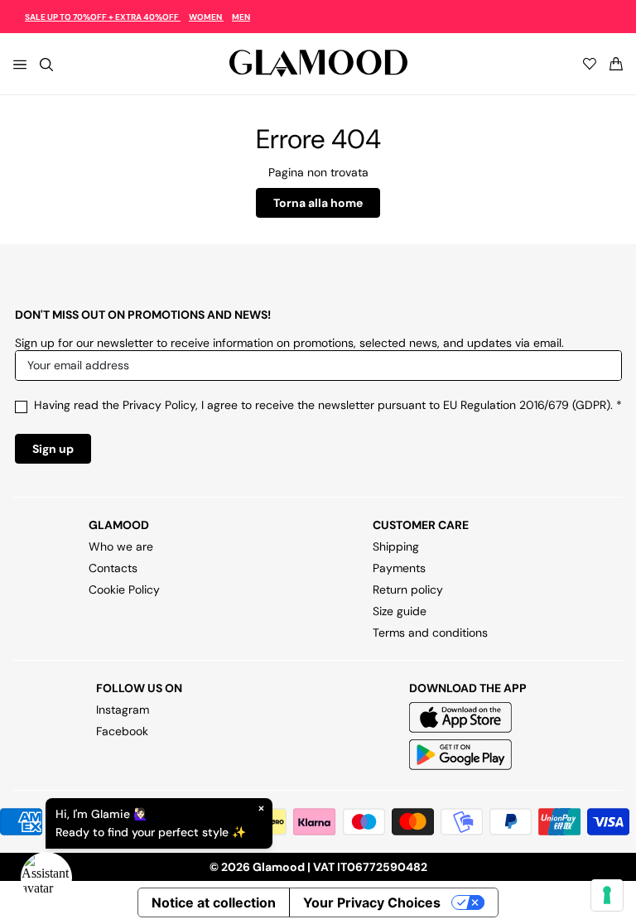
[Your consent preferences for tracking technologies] (607, 895)
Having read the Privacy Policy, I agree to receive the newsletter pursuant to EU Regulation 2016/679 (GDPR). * (328, 404)
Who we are (121, 546)
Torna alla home (318, 202)
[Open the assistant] (46, 877)
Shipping (396, 546)
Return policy (408, 589)
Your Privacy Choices (372, 902)
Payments (399, 568)
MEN (241, 17)
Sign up (53, 448)
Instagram (122, 709)
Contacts (113, 568)
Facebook (122, 731)
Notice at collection (214, 902)
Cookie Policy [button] (124, 589)
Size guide (399, 611)
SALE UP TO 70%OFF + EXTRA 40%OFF (103, 17)
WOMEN (206, 17)
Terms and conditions (430, 632)
